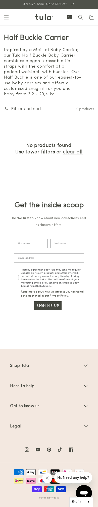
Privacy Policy (59, 295)
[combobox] (81, 502)
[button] (6, 17)
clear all (73, 152)
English (77, 502)
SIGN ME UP (48, 306)
